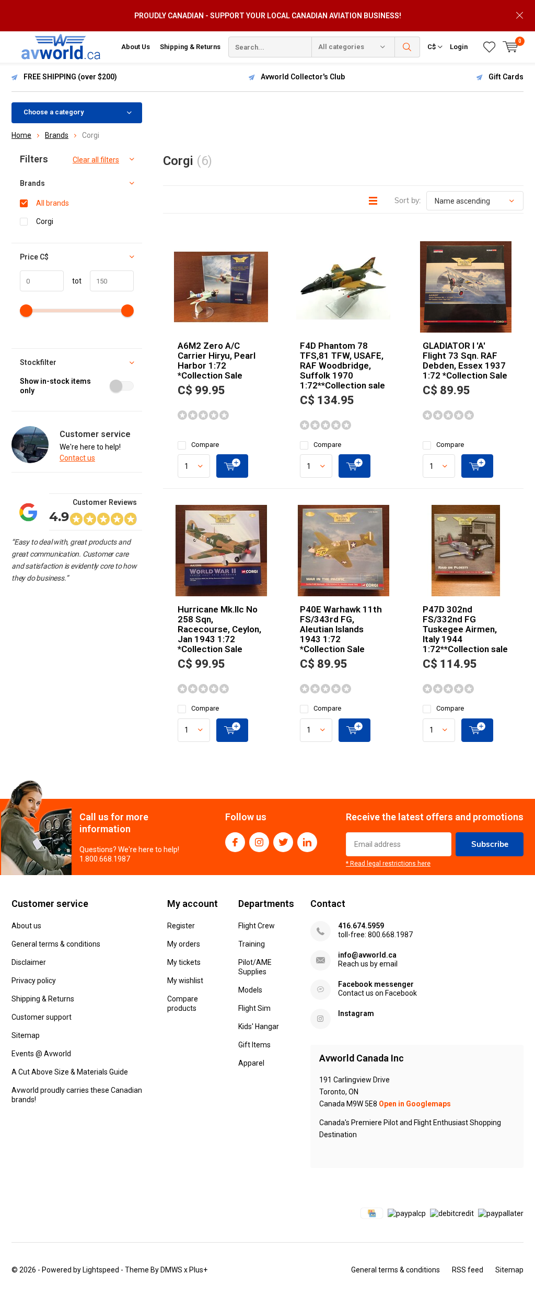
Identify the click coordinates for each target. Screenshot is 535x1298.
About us (26, 926)
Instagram (259, 842)
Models (250, 990)
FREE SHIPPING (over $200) (70, 77)
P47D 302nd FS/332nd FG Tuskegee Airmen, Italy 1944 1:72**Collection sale (465, 629)
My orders (183, 944)
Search (407, 47)
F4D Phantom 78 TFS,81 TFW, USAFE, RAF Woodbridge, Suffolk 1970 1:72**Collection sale (342, 365)
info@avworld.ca (367, 955)
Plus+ (198, 1270)
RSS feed (467, 1270)
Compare (205, 445)
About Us (135, 47)
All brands (52, 203)
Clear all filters (96, 160)
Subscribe (489, 844)
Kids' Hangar (258, 1026)
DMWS (171, 1270)
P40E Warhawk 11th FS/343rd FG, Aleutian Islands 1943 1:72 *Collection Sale (341, 629)
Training (251, 944)
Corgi (44, 221)
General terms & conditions (55, 944)
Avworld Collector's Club (303, 77)
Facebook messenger (376, 984)
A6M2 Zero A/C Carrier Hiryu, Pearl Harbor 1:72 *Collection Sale (216, 360)
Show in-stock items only (55, 386)
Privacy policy (33, 980)
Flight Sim (254, 1008)
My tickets (184, 962)
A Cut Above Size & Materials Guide (69, 1072)
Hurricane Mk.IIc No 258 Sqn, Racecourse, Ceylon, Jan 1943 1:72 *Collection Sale (219, 629)
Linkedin (307, 842)
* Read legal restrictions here (388, 863)
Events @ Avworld (41, 1053)
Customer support (41, 1017)
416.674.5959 (361, 926)
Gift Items (254, 1045)
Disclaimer (28, 962)
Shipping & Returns (190, 47)
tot (73, 281)
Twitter (283, 842)
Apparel (251, 1063)
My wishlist (185, 980)
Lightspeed (101, 1270)
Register (181, 926)
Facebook (235, 842)
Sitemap (25, 1035)
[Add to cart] (232, 466)
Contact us (77, 458)
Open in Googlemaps (415, 1104)
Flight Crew (256, 926)
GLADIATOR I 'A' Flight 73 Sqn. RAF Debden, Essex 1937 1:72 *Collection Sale (465, 360)
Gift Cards (506, 77)
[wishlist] (489, 47)
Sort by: (407, 200)
